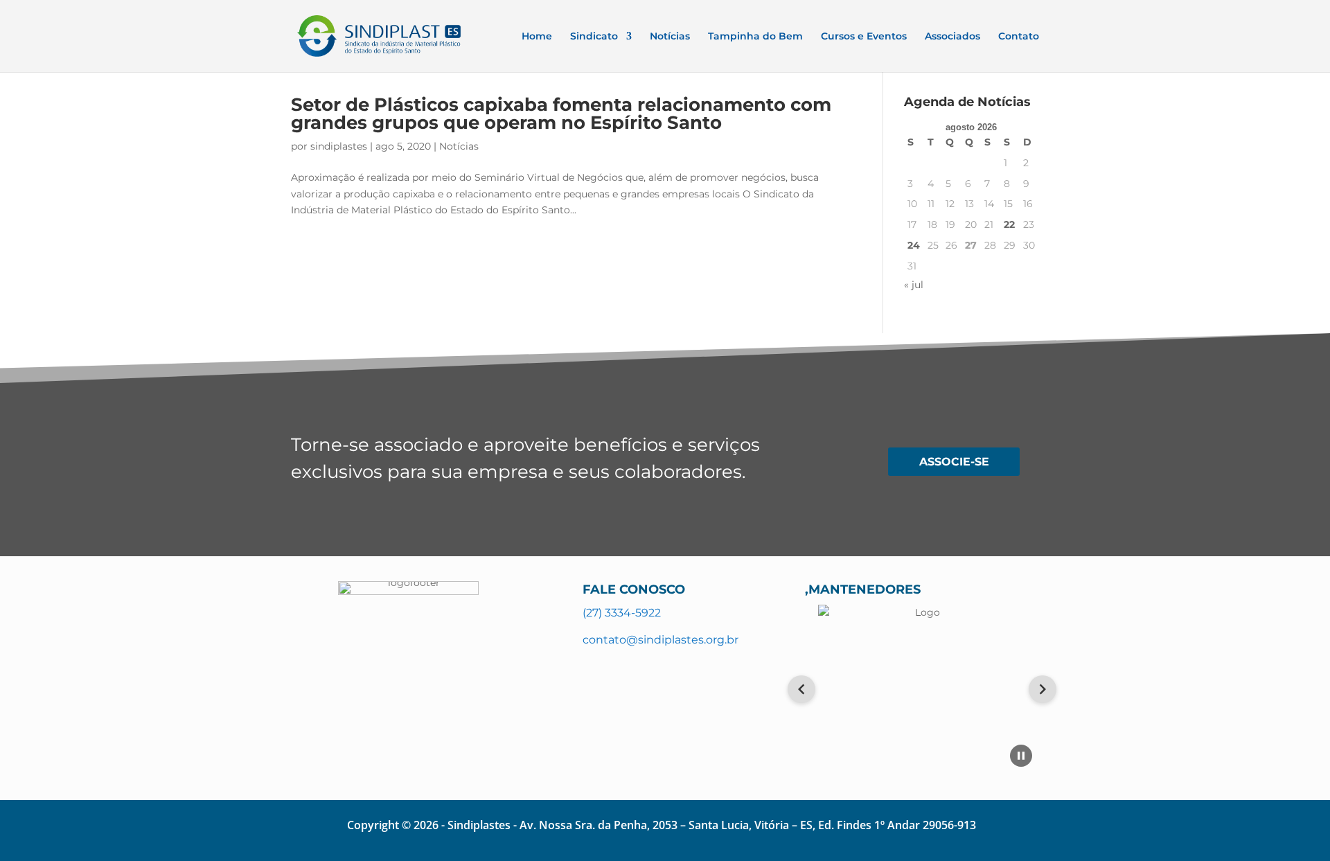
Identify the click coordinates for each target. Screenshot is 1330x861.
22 (1009, 224)
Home (537, 36)
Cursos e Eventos (864, 36)
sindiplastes (338, 146)
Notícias (670, 36)
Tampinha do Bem (755, 36)
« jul (913, 284)
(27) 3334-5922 (622, 612)
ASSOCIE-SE (954, 461)
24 (913, 245)
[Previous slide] (801, 689)
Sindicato (594, 36)
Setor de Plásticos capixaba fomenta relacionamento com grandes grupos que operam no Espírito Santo (561, 114)
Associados (952, 36)
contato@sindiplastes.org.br (660, 639)
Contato (1018, 36)
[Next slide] (1042, 689)
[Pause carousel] (1021, 756)
